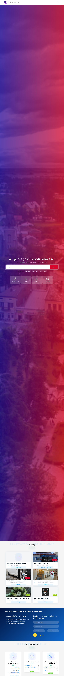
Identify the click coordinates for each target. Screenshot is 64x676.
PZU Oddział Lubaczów (41, 563)
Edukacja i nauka (32, 662)
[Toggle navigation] (58, 2)
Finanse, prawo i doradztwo (50, 663)
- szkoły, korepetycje (30, 667)
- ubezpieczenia (47, 669)
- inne (26, 669)
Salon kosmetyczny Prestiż (42, 581)
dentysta (34, 271)
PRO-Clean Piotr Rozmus (41, 598)
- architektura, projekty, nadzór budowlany (13, 673)
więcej (32, 671)
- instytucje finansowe (49, 667)
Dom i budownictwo (13, 663)
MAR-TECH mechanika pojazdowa (17, 581)
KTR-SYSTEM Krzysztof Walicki (16, 563)
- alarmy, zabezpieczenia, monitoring (15, 668)
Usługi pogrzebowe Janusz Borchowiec (19, 598)
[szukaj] (54, 267)
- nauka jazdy (28, 665)
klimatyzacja (42, 271)
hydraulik (27, 271)
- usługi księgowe (47, 671)
